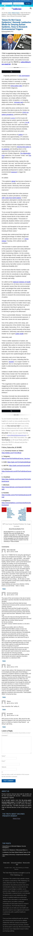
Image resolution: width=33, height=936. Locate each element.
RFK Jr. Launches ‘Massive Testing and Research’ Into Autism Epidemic (11, 513)
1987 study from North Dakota (11, 198)
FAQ (17, 864)
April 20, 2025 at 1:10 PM (12, 594)
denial (13, 181)
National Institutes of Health (22, 282)
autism (20, 134)
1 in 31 (12, 118)
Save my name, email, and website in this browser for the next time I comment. (15, 775)
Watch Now (16, 818)
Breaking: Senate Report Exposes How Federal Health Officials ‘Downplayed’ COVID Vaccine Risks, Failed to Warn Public (22, 515)
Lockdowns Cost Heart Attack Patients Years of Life (16, 852)
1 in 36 (26, 122)
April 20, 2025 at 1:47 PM (12, 667)
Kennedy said (18, 102)
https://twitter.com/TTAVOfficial (11, 453)
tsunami (11, 361)
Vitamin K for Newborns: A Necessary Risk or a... (15, 850)
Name (4, 756)
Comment (5, 735)
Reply (4, 589)
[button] (16, 9)
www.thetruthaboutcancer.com (16, 435)
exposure (14, 172)
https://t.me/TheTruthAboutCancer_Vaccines (16, 458)
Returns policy (26, 862)
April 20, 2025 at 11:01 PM (12, 715)
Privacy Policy (26, 5)
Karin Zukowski (11, 550)
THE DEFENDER (24, 76)
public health (19, 334)
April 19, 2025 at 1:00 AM (12, 551)
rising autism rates (16, 86)
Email (4, 761)
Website (4, 767)
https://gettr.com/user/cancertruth (19, 465)
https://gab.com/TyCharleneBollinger (19, 462)
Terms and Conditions (16, 5)
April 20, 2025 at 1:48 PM (12, 703)
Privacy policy (6, 862)
